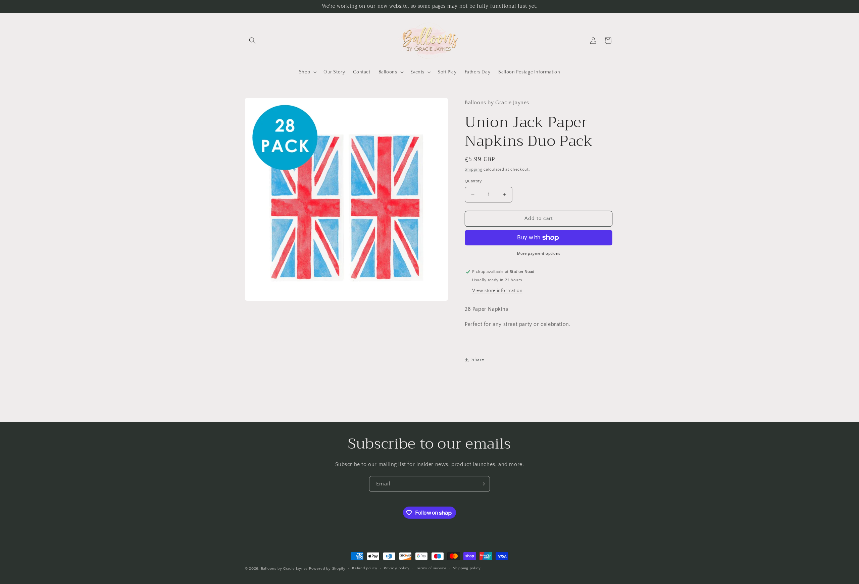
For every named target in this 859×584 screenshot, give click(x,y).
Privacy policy (397, 568)
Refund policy (364, 568)
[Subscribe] (482, 484)
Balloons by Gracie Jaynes (284, 569)
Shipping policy (467, 568)
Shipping (474, 169)
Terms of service (431, 568)
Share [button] (477, 359)
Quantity (473, 181)
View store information (497, 290)
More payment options (538, 253)
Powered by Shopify (327, 569)
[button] (252, 40)
